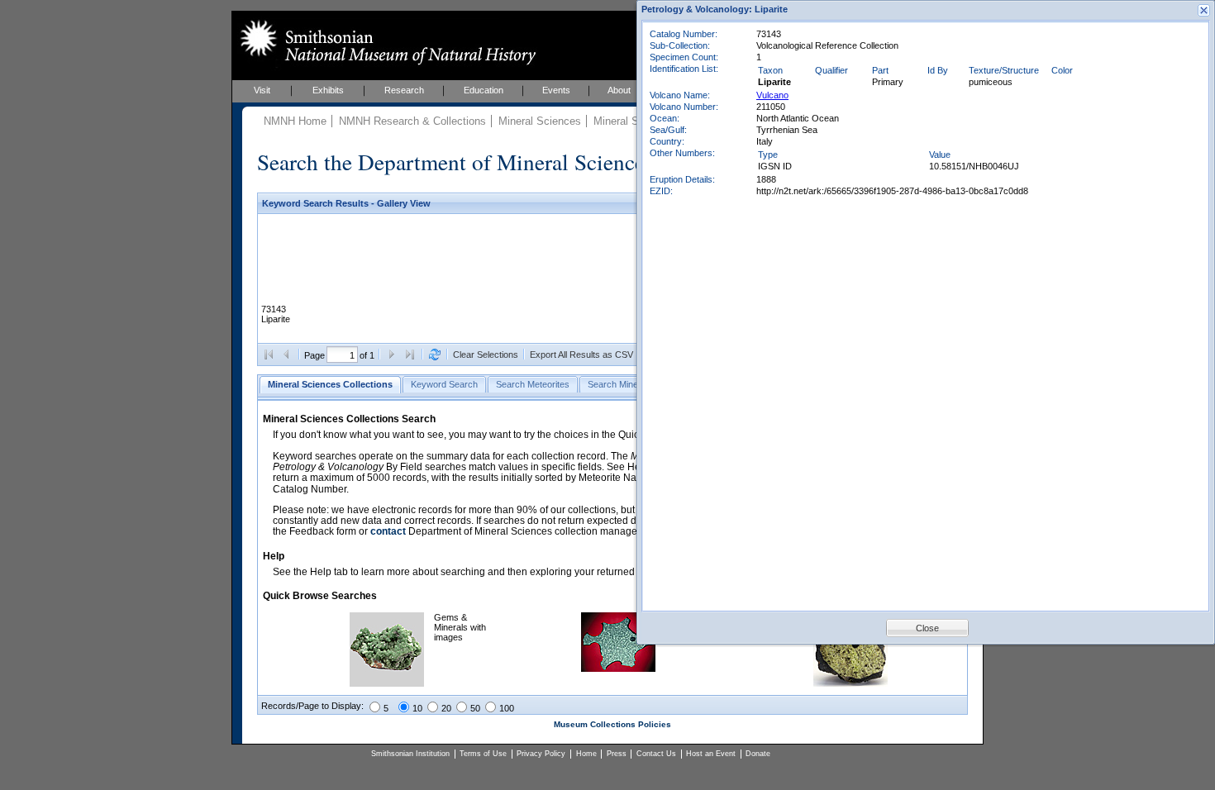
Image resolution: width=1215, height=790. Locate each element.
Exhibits (328, 90)
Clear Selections (485, 354)
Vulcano (772, 95)
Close (927, 628)
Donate (758, 754)
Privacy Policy (541, 754)
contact (388, 531)
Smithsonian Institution (410, 754)
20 (446, 708)
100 (506, 708)
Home (586, 754)
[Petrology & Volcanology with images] (850, 683)
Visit (262, 90)
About (619, 90)
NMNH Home (295, 121)
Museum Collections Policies (612, 724)
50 (475, 708)
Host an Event (711, 754)
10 (417, 708)
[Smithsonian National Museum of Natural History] (384, 42)
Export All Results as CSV (581, 354)
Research (404, 90)
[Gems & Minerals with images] (387, 683)
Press (617, 754)
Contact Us (656, 754)
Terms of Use (483, 754)
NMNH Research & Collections (412, 121)
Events (556, 90)
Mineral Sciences (539, 121)
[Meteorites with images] (618, 668)
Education (483, 90)
